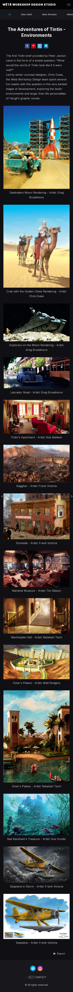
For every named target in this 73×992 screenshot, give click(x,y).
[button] (58, 953)
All (9, 14)
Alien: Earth (26, 14)
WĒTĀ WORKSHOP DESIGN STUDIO (29, 4)
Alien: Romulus (49, 14)
